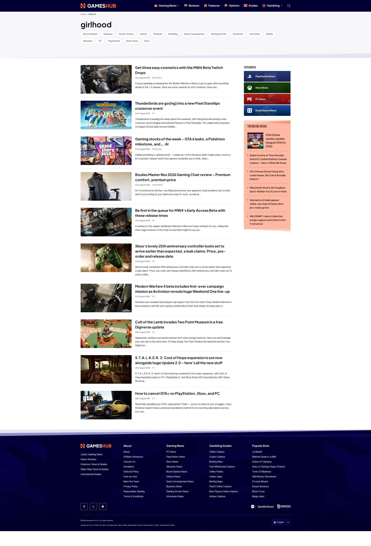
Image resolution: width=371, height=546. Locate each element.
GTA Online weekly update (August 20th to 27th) (276, 140)
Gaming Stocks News (177, 491)
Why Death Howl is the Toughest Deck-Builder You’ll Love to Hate (268, 189)
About (126, 451)
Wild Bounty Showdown (264, 476)
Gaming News (168, 5)
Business (108, 34)
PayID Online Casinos (220, 486)
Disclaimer (128, 466)
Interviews (254, 34)
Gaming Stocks (219, 34)
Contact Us (129, 461)
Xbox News (261, 87)
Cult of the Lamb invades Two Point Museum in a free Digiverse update (179, 324)
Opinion (234, 5)
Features (214, 5)
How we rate (130, 476)
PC (100, 41)
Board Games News (176, 471)
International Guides (91, 474)
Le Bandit (257, 451)
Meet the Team (131, 481)
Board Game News (265, 110)
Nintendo (87, 41)
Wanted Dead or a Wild (264, 456)
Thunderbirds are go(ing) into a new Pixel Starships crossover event (177, 105)
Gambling (273, 5)
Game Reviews (88, 459)
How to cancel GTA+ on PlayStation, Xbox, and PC (177, 393)
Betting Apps (216, 481)
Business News (174, 486)
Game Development (194, 34)
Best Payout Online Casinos (223, 491)
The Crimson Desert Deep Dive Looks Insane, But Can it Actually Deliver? (268, 175)
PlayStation (114, 41)
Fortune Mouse (260, 481)
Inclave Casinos (217, 496)
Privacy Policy (130, 486)
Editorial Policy (131, 471)
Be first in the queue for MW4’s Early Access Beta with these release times (180, 213)
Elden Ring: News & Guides (95, 469)
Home (83, 14)
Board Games (90, 34)
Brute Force (258, 491)
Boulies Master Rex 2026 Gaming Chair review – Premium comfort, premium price (182, 177)
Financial (157, 34)
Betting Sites (216, 461)
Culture (143, 34)
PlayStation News (265, 76)
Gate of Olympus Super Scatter (268, 466)
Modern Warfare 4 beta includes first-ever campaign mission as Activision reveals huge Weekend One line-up (182, 288)
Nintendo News (174, 466)
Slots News (132, 41)
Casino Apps (215, 476)
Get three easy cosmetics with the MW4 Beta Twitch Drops (179, 70)
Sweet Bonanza (260, 486)
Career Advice (126, 34)
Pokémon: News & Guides (94, 464)
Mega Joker (258, 496)
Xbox (147, 41)
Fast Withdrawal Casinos (222, 466)
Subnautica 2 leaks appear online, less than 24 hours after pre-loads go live (267, 203)
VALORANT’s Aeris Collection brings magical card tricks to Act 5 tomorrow (268, 220)
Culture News (173, 476)
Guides (253, 5)
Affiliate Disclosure (133, 456)
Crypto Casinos (217, 456)
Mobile (269, 34)
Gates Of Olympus (262, 461)
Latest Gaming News (91, 454)
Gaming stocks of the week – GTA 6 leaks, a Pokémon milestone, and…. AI (180, 141)
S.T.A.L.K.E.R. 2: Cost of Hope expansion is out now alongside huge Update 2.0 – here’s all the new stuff (178, 360)
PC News (260, 99)
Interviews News (175, 496)
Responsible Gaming (134, 491)
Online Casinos (216, 451)
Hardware (238, 34)
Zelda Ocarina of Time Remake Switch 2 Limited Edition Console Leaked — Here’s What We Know (268, 159)
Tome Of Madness (261, 471)
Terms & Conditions (133, 496)
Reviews (194, 5)
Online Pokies (216, 471)
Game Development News (180, 481)
